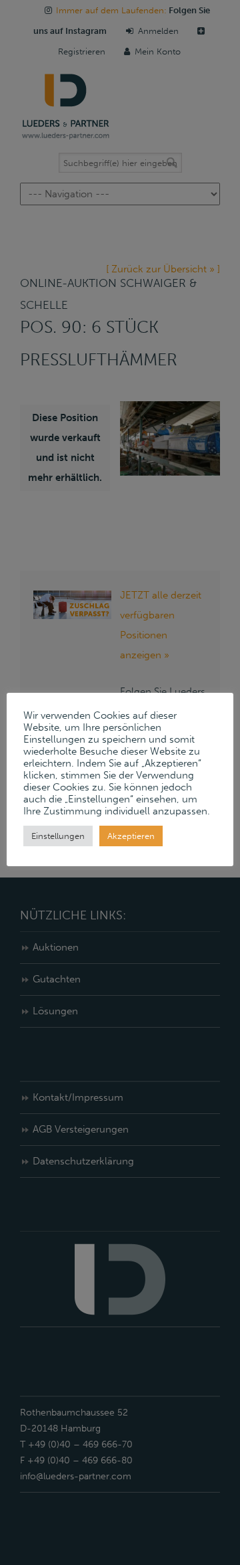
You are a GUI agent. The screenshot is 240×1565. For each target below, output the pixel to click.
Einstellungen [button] (58, 836)
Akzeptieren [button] (131, 836)
